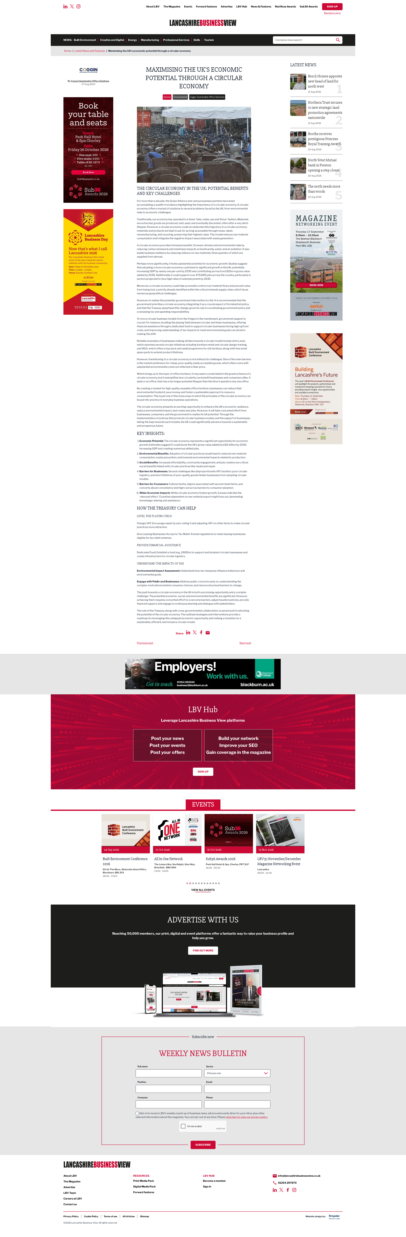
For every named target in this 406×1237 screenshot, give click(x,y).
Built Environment (85, 39)
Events (188, 6)
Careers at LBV (72, 1198)
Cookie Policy (91, 1216)
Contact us (70, 1204)
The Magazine (171, 6)
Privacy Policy (71, 1216)
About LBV (153, 6)
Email (209, 1082)
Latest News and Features (90, 50)
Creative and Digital (112, 39)
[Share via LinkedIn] (188, 632)
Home (67, 50)
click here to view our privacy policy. (247, 1117)
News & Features (261, 6)
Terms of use (110, 1216)
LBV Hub (241, 6)
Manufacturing (150, 39)
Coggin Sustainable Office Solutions (207, 97)
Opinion (167, 97)
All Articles (129, 1216)
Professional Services (176, 39)
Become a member (214, 1180)
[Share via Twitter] (195, 632)
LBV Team (69, 1192)
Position (142, 1082)
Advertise (226, 6)
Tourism (209, 39)
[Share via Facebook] (201, 632)
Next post (245, 642)
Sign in (207, 1186)
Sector (209, 1066)
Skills (196, 39)
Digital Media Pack (144, 1186)
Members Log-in (332, 13)
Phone (209, 1097)
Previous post (145, 642)
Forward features (206, 6)
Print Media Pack (143, 1180)
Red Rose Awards (285, 6)
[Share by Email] (208, 632)
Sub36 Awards (309, 6)
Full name (143, 1066)
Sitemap (144, 1216)
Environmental (180, 97)
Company (143, 1097)
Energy (132, 39)
